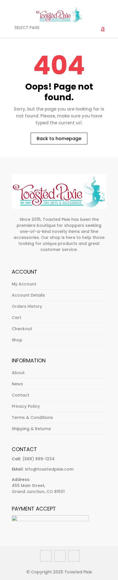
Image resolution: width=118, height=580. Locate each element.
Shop (17, 340)
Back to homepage (59, 138)
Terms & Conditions (32, 417)
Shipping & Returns (31, 429)
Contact (20, 395)
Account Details (28, 295)
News (17, 384)
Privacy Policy (26, 406)
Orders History (27, 306)
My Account (24, 284)
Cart (16, 317)
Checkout (22, 329)
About (18, 373)
